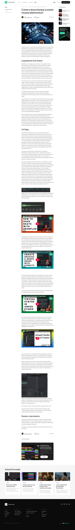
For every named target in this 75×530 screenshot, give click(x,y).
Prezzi (19, 2)
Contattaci (44, 511)
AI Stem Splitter (18, 513)
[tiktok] (69, 504)
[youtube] (67, 504)
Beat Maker (17, 514)
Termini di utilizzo (30, 513)
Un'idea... (6, 10)
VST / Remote (18, 511)
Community (44, 514)
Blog (35, 2)
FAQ (43, 513)
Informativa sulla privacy (31, 511)
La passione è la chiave (8, 9)
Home (22, 6)
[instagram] (64, 504)
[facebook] (62, 504)
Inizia (44, 456)
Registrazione (66, 2)
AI (26, 514)
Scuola (27, 516)
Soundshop (25, 2)
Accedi (59, 2)
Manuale (43, 516)
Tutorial (31, 2)
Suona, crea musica (8, 12)
